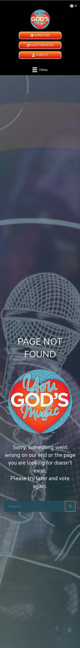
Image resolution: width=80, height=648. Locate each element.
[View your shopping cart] (71, 6)
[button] (40, 35)
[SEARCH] (70, 506)
